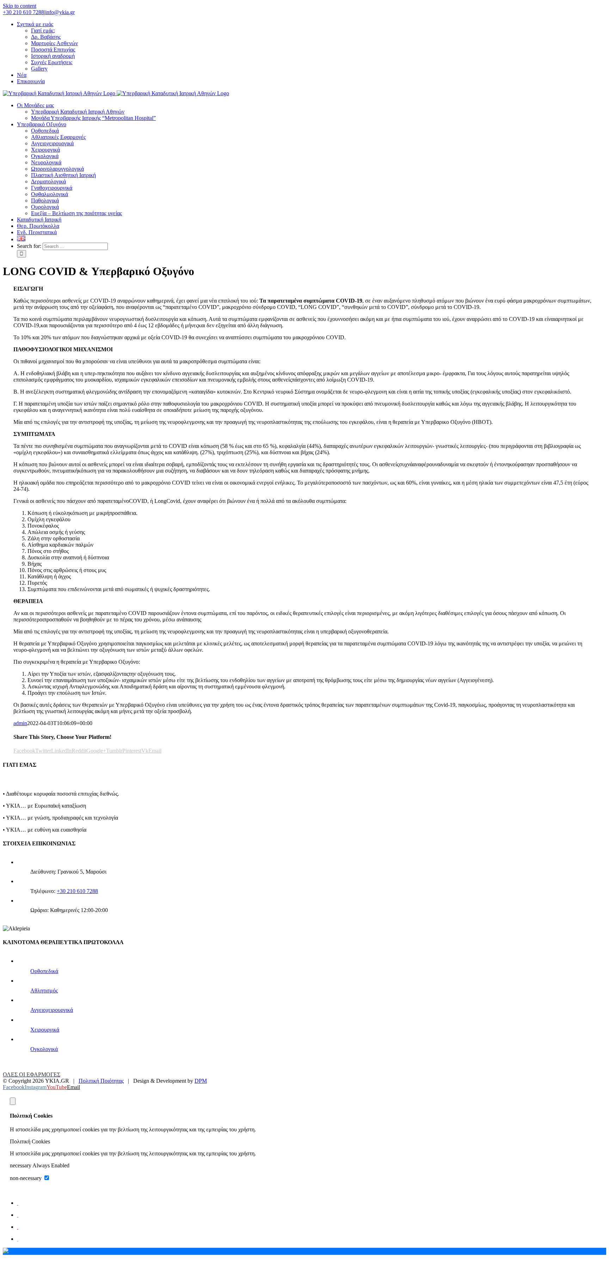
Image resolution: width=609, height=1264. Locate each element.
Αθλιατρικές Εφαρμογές (58, 137)
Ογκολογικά (45, 156)
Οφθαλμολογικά (49, 194)
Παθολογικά (45, 200)
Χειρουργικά (45, 150)
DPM (201, 1081)
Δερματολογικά (48, 181)
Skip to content (19, 6)
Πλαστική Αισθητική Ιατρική (63, 175)
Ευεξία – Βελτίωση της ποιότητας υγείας (76, 213)
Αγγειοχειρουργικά (52, 143)
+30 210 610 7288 (23, 12)
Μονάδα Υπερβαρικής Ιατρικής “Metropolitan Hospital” (93, 118)
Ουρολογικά (45, 207)
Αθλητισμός (44, 990)
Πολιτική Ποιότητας (101, 1081)
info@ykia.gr (60, 12)
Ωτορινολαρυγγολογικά (57, 169)
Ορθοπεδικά (45, 131)
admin (20, 723)
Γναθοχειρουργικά (51, 188)
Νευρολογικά (46, 162)
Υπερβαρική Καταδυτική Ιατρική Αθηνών (77, 112)
